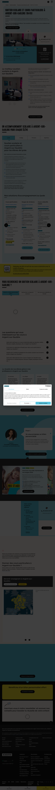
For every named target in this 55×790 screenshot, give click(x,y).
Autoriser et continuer (43, 403)
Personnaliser (26, 403)
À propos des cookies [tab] (44, 389)
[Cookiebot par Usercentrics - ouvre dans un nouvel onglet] (46, 386)
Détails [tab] (27, 389)
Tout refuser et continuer (11, 403)
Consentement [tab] (11, 389)
